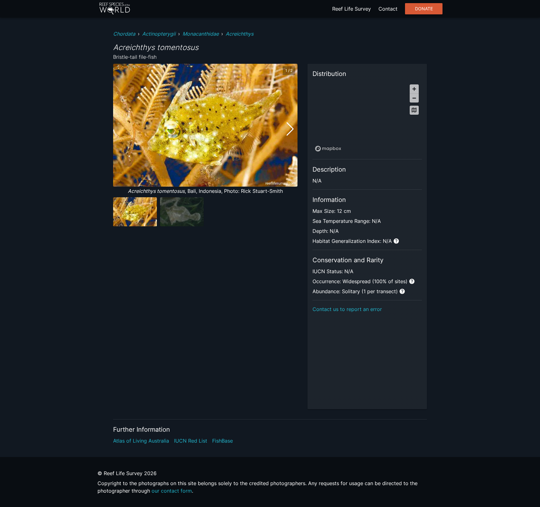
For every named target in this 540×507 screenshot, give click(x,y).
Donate (424, 8)
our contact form (172, 491)
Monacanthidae (200, 34)
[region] (367, 117)
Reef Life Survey (351, 9)
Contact (388, 9)
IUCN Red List (190, 441)
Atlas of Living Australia (141, 441)
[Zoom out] (414, 98)
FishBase (222, 441)
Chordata (124, 34)
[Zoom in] (414, 88)
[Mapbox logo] (328, 148)
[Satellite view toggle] (414, 110)
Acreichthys (239, 34)
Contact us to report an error (347, 309)
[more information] (396, 241)
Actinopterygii (159, 34)
